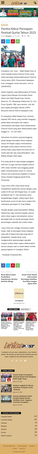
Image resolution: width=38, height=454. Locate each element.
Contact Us (22, 448)
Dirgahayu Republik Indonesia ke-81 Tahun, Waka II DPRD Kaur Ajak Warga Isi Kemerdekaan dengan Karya (31, 325)
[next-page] (20, 333)
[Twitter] (8, 41)
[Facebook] (3, 41)
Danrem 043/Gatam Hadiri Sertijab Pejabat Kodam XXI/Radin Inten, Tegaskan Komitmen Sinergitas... (22, 399)
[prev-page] (18, 333)
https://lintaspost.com (19, 303)
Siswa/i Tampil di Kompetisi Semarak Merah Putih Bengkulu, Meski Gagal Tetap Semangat (6, 325)
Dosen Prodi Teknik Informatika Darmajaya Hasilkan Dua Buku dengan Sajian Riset (29, 279)
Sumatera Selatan (6, 420)
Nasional (3, 429)
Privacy (15, 448)
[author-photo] (19, 293)
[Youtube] (25, 361)
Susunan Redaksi (22, 446)
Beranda (3, 21)
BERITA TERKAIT (13, 309)
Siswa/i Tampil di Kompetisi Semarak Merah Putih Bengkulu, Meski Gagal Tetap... (24, 377)
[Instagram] (17, 361)
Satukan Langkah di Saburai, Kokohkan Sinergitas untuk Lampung (23, 387)
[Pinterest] (13, 41)
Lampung (4, 423)
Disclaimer (32, 446)
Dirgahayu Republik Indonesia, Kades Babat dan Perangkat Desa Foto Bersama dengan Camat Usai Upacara (18, 325)
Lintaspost (8, 36)
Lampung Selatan (6, 416)
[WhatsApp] (18, 41)
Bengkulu (9, 21)
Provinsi (3, 432)
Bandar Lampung (6, 435)
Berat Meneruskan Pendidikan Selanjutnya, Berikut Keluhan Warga (9, 278)
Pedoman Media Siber (9, 446)
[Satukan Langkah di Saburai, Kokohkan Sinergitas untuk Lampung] (6, 388)
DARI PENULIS (25, 309)
